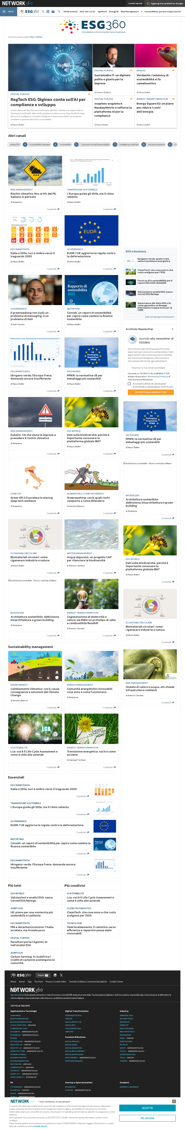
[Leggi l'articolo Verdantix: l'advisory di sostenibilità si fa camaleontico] (156, 70)
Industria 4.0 (20, 1044)
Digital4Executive (73, 1022)
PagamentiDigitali (18, 1057)
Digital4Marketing (73, 1048)
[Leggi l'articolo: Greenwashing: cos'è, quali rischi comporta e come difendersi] (91, 488)
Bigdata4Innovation (19, 1018)
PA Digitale (19, 1090)
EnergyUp (124, 1025)
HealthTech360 (127, 1028)
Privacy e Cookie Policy (56, 981)
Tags (29, 981)
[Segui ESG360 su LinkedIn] (55, 975)
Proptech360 (126, 1041)
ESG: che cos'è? (87, 11)
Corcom (68, 1018)
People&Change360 (74, 1061)
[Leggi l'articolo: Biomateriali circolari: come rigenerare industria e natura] (35, 547)
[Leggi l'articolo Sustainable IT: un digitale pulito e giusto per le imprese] (114, 70)
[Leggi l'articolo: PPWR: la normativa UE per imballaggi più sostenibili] (91, 366)
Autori (22, 981)
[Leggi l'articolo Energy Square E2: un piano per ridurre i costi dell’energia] (156, 112)
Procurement (80, 1057)
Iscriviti (150, 392)
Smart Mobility (23, 1077)
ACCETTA (147, 1108)
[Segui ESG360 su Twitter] (61, 975)
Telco (127, 1057)
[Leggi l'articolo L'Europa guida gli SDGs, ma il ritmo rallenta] (63, 808)
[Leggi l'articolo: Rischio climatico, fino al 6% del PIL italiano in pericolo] (35, 184)
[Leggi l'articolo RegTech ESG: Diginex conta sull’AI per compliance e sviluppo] (50, 86)
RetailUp (124, 1044)
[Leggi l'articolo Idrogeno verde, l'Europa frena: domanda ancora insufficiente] (63, 867)
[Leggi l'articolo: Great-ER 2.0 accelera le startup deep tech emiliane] (35, 488)
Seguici (41, 975)
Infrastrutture (26, 1051)
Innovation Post (127, 1031)
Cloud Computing (23, 1025)
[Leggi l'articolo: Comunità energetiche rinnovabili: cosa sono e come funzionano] (91, 681)
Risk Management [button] (130, 11)
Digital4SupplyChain (74, 1054)
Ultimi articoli (70, 11)
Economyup (70, 1087)
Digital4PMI (70, 1025)
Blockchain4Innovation (21, 1022)
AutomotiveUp (126, 1018)
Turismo (132, 1061)
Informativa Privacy (157, 376)
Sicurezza (24, 1070)
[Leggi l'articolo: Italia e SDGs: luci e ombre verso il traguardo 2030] (35, 243)
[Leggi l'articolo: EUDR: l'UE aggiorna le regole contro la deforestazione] (91, 243)
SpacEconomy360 (127, 1054)
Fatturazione (25, 1041)
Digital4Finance (72, 1041)
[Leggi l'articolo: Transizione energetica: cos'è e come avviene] (91, 742)
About (13, 981)
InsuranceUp (125, 1035)
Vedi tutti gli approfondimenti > (159, 317)
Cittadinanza (25, 1087)
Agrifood (102, 11)
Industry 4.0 (25, 1048)
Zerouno (69, 1031)
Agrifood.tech (126, 1015)
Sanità (132, 1048)
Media (127, 1038)
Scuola (132, 1051)
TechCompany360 (73, 1028)
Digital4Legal (71, 1044)
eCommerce (24, 1035)
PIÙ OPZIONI (147, 1118)
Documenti (24, 1031)
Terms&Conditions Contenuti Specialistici (88, 981)
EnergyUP (114, 11)
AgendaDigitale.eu (73, 1015)
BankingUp (125, 1022)
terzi (170, 386)
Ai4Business (15, 1015)
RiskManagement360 (19, 1061)
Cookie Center (116, 981)
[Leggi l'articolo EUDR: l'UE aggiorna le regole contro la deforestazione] (63, 826)
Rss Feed (39, 981)
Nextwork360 (16, 994)
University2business (129, 1087)
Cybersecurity (22, 1067)
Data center (20, 1064)
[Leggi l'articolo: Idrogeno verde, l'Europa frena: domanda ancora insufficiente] (35, 366)
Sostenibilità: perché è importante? (163, 11)
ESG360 (13, 1038)
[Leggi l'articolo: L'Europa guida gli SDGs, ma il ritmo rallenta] (91, 184)
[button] (8, 11)
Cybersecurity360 (18, 1028)
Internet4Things (18, 1054)
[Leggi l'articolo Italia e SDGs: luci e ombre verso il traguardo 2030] (63, 790)
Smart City (24, 1074)
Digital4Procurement (75, 1051)
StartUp (78, 1090)
